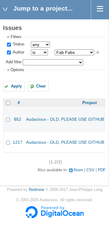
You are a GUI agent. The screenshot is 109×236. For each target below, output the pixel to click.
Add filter (13, 62)
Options (17, 70)
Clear (41, 86)
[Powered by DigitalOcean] (54, 217)
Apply (16, 86)
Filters (16, 37)
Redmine (36, 190)
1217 (17, 142)
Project (89, 102)
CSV (90, 170)
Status (18, 44)
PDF (102, 170)
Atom (78, 170)
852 (17, 119)
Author (18, 52)
